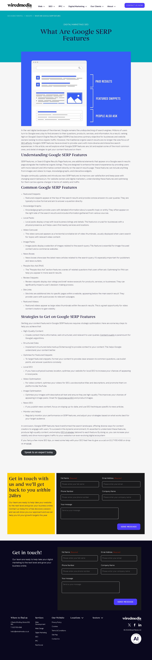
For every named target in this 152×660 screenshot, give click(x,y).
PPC (60, 6)
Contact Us (56, 639)
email (28, 444)
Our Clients (95, 6)
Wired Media (133, 630)
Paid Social (39, 645)
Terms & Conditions (59, 630)
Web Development (40, 623)
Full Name (69, 478)
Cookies (55, 626)
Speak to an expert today (39, 452)
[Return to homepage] (19, 5)
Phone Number (67, 491)
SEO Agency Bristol (15, 16)
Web (40, 6)
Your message (66, 505)
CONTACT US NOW (134, 5)
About (110, 6)
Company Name (109, 491)
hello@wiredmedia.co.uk (20, 631)
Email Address (111, 478)
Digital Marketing (76, 6)
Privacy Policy (57, 622)
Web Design (39, 628)
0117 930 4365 (17, 627)
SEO (50, 6)
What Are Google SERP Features (47, 16)
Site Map (55, 635)
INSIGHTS (29, 16)
